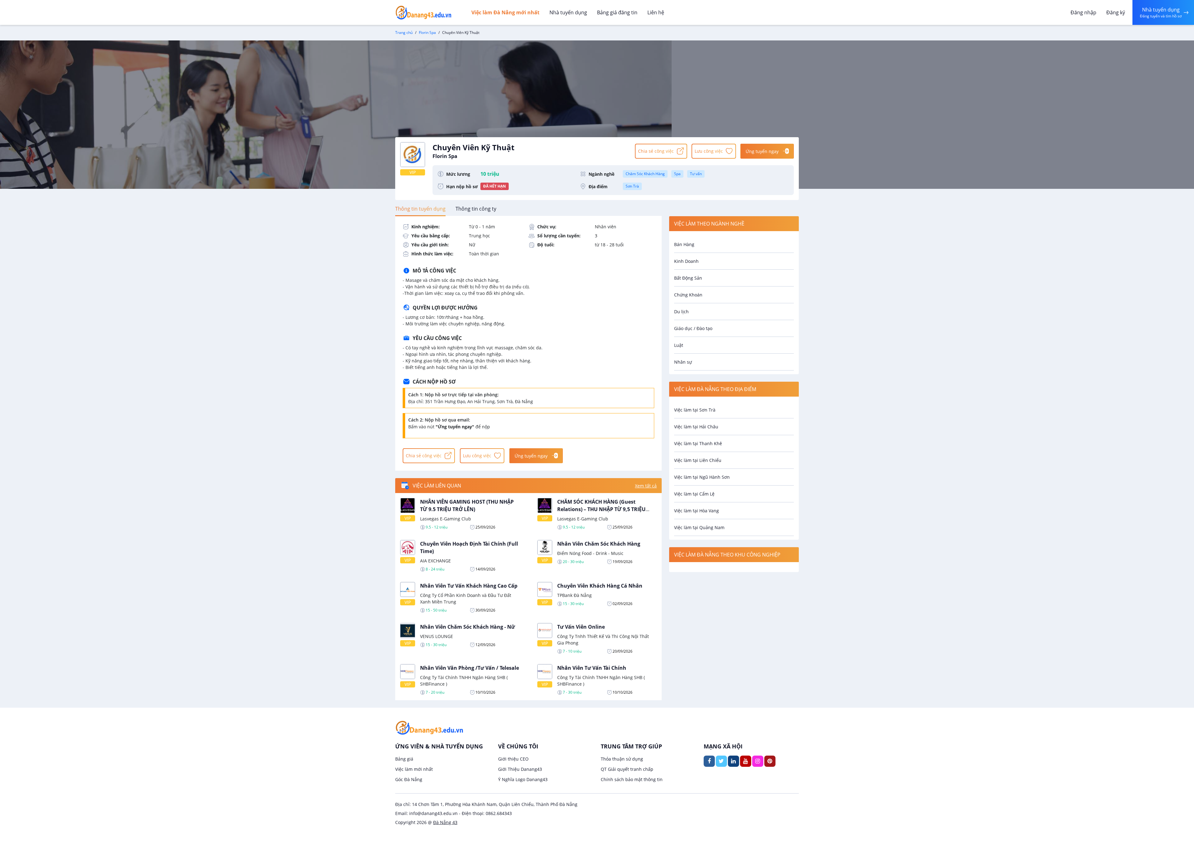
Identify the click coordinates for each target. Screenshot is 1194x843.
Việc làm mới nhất (414, 769)
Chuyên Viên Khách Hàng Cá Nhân (599, 585)
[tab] (420, 208)
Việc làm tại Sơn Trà (694, 410)
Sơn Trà (632, 186)
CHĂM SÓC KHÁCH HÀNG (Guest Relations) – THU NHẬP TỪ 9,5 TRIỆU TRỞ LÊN (601, 509)
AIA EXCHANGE (435, 561)
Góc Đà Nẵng (408, 779)
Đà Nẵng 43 (445, 822)
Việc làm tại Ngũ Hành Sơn (702, 477)
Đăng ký (1115, 12)
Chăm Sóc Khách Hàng (645, 173)
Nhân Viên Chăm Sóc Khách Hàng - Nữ (467, 626)
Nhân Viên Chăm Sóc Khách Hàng (598, 543)
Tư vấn (696, 173)
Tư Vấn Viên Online (581, 626)
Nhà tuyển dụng (568, 12)
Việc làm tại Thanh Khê (698, 443)
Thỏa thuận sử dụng (622, 759)
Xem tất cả (646, 486)
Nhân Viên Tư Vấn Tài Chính (591, 667)
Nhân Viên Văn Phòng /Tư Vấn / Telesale (469, 667)
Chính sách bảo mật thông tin (632, 779)
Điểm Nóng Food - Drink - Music (590, 553)
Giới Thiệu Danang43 (520, 769)
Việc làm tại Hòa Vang (696, 511)
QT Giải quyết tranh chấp (627, 769)
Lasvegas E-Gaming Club (445, 519)
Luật (678, 345)
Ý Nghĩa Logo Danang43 (523, 779)
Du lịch (681, 311)
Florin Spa (427, 32)
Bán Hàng (684, 244)
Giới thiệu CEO (513, 759)
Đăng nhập (1083, 12)
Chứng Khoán (688, 295)
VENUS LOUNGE (436, 636)
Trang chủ (404, 32)
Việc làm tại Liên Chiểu (697, 460)
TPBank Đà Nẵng (574, 595)
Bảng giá (404, 759)
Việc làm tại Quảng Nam (699, 527)
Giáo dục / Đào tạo (693, 328)
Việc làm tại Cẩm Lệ (694, 494)
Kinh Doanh (686, 261)
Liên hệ (655, 12)
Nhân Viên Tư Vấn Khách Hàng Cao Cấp (468, 585)
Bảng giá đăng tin (617, 12)
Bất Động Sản (688, 278)
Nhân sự (683, 362)
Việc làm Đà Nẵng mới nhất (505, 12)
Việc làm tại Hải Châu (696, 427)
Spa (677, 173)
